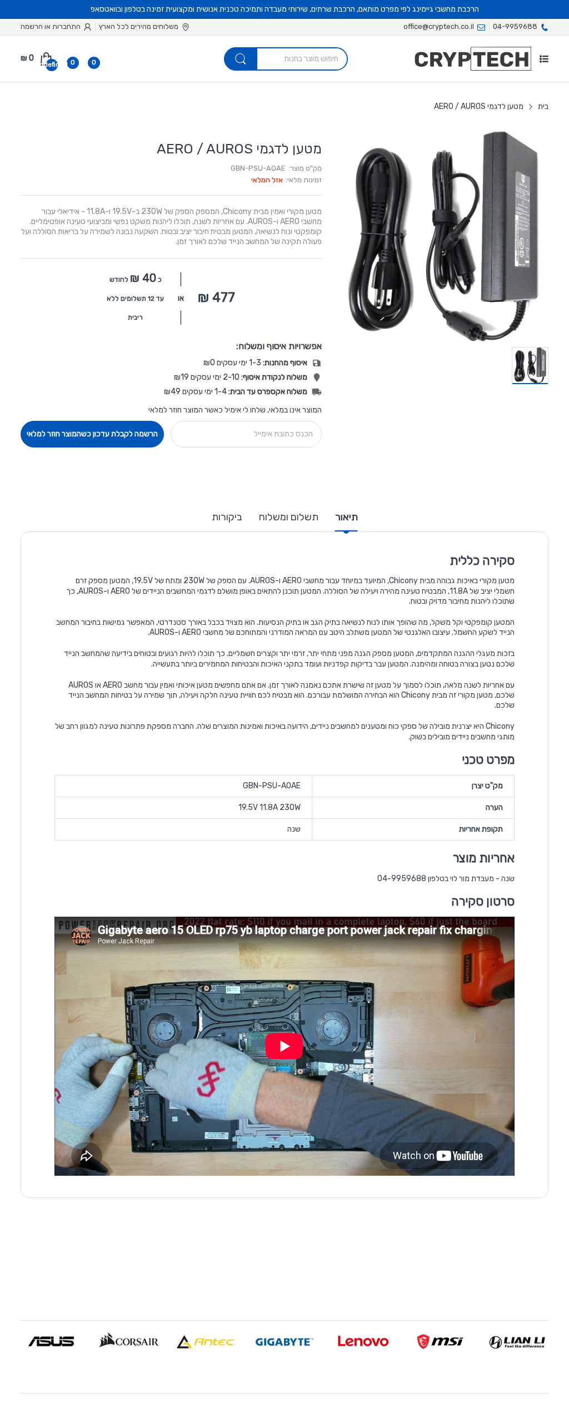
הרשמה (32, 26)
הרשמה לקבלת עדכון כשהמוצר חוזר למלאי (92, 434)
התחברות (66, 26)
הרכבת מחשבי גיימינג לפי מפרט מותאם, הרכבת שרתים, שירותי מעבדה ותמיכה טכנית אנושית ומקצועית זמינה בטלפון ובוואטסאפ (285, 9)
